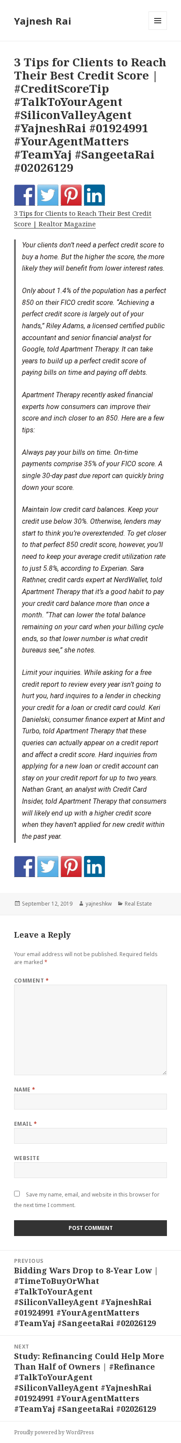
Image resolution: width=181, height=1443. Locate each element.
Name (25, 1089)
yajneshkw (99, 903)
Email (25, 1124)
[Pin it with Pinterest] (71, 195)
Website (27, 1158)
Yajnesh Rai (42, 20)
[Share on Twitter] (47, 195)
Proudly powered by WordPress (54, 1432)
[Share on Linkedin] (94, 195)
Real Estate (138, 903)
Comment (31, 980)
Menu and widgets (158, 29)
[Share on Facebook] (24, 195)
